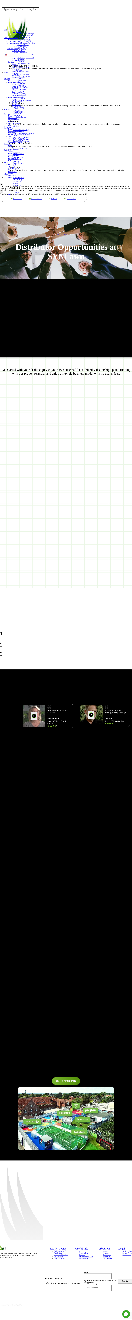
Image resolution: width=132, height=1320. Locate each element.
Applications (58, 1253)
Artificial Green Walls (25, 41)
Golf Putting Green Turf (25, 35)
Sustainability (17, 179)
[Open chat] (126, 1314)
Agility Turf (16, 60)
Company (106, 1253)
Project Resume (18, 163)
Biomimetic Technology (21, 130)
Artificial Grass (59, 1248)
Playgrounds (22, 80)
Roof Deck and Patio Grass (26, 43)
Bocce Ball (16, 58)
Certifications (12, 155)
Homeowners (17, 199)
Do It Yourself (58, 1257)
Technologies (8, 128)
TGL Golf (11, 166)
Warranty (11, 151)
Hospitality (15, 69)
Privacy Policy (127, 1253)
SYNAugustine (23, 89)
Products (7, 72)
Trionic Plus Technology (16, 142)
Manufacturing (13, 118)
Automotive (21, 61)
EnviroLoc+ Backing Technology (24, 133)
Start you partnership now (66, 1081)
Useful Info (81, 1248)
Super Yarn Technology (16, 140)
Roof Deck (21, 84)
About (6, 174)
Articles (81, 1251)
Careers (15, 183)
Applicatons (17, 32)
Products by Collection (20, 87)
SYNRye (15, 108)
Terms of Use (127, 1255)
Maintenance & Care (86, 1257)
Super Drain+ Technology (21, 137)
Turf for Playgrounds (24, 37)
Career (105, 1251)
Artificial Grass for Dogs (26, 34)
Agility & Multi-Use (24, 100)
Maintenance (17, 113)
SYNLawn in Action (11, 30)
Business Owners (36, 199)
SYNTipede (21, 98)
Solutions (11, 62)
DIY (14, 165)
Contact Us (17, 185)
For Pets (20, 78)
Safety (10, 136)
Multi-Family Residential (26, 58)
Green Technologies (20, 148)
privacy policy (9, 625)
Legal (121, 1248)
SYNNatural (22, 95)
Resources (7, 150)
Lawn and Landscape (19, 86)
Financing (16, 119)
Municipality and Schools (20, 67)
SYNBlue (21, 91)
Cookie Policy (127, 1251)
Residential (16, 66)
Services (7, 109)
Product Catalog (18, 108)
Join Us (125, 1281)
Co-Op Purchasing (19, 117)
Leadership (107, 1257)
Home (58, 234)
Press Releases (18, 157)
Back (10, 40)
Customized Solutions (61, 1255)
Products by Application (21, 74)
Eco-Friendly (12, 133)
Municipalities (71, 199)
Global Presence (13, 168)
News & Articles (18, 154)
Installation (17, 115)
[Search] (66, 46)
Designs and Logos (24, 63)
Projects (16, 161)
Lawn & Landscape (24, 39)
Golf (13, 92)
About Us (64, 234)
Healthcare (21, 60)
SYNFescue (21, 93)
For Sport (15, 95)
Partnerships (12, 172)
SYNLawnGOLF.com (61, 1251)
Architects (16, 152)
